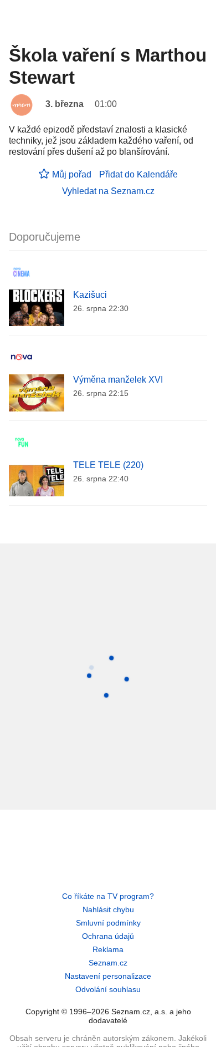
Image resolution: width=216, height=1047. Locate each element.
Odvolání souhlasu (108, 989)
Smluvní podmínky (108, 922)
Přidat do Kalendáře (138, 174)
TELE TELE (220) (108, 465)
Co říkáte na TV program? (108, 896)
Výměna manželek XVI (118, 379)
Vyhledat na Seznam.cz (108, 191)
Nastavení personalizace (108, 976)
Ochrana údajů (108, 936)
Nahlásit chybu (108, 909)
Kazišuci (90, 294)
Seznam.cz (108, 962)
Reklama (108, 949)
